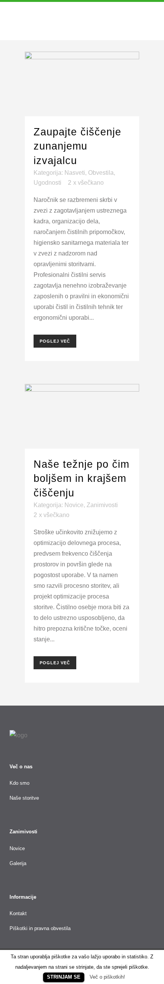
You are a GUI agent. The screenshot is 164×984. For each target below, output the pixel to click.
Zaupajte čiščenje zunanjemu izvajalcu (77, 146)
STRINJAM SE (63, 977)
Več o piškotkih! (107, 977)
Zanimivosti (102, 505)
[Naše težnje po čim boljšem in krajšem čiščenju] (82, 416)
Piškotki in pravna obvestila (40, 928)
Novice (74, 505)
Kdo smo (19, 783)
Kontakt (18, 913)
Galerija (18, 863)
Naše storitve (24, 798)
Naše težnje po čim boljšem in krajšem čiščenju (81, 479)
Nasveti (74, 172)
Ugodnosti (47, 182)
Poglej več (55, 341)
